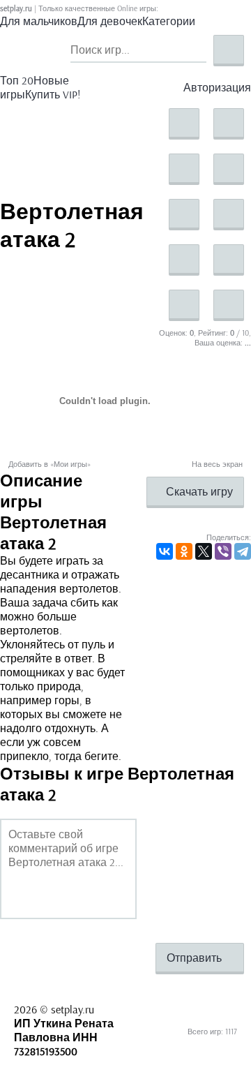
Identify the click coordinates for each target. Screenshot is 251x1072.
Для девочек (109, 20)
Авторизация (217, 87)
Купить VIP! (52, 94)
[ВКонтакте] (164, 551)
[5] (184, 214)
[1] (184, 124)
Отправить (196, 958)
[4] (228, 169)
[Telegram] (242, 551)
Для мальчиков (38, 20)
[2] (228, 124)
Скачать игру (199, 491)
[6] (228, 214)
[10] (228, 305)
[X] (203, 551)
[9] (184, 305)
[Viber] (223, 551)
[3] (184, 169)
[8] (228, 260)
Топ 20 (16, 80)
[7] (184, 260)
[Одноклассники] (184, 551)
